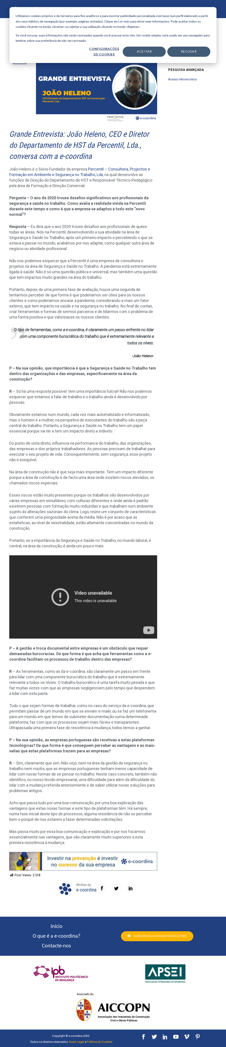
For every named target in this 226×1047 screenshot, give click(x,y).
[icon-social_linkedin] (166, 1037)
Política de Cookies (99, 1041)
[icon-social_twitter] (155, 1037)
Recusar (189, 51)
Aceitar (144, 51)
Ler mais (124, 21)
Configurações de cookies (104, 51)
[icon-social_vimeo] (188, 1037)
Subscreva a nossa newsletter (160, 936)
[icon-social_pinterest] (197, 1037)
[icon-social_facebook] (144, 1037)
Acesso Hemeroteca (182, 79)
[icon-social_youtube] (177, 1037)
